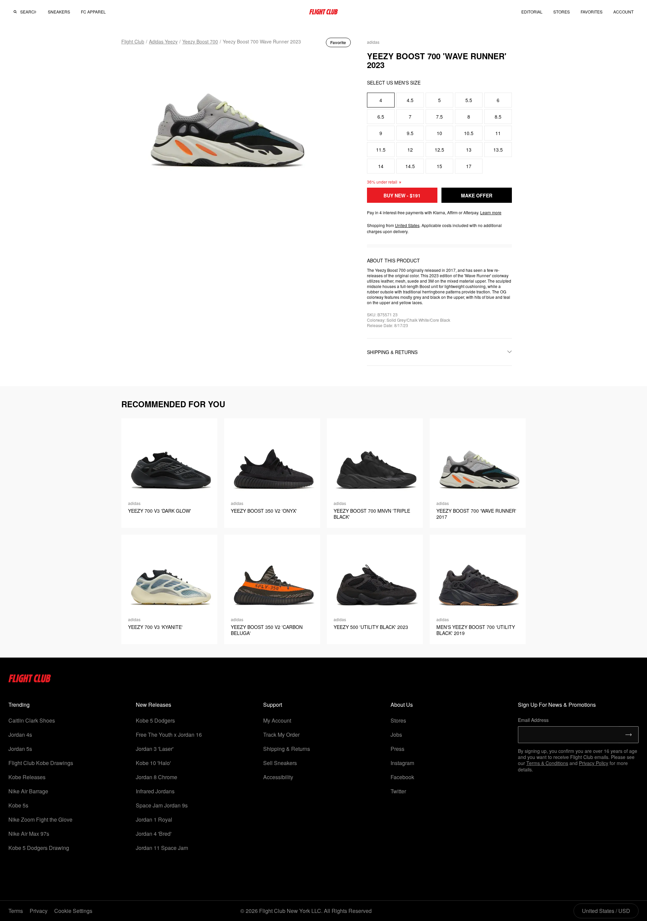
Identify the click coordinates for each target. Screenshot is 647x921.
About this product (393, 260)
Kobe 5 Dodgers (155, 720)
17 (468, 166)
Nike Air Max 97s (28, 833)
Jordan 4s (20, 734)
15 (439, 166)
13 (468, 149)
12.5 (439, 149)
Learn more (490, 212)
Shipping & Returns (286, 749)
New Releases (153, 704)
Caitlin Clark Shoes (31, 720)
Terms (15, 911)
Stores (398, 720)
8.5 (498, 116)
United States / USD (606, 911)
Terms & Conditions (547, 763)
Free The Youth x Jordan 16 (169, 734)
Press (397, 749)
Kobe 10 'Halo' (153, 763)
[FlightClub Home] (323, 12)
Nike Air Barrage (28, 791)
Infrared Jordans (155, 791)
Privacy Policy (593, 763)
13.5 (498, 149)
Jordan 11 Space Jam (162, 848)
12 (410, 149)
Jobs (396, 734)
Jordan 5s (20, 749)
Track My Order (281, 734)
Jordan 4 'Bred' (154, 833)
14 (380, 166)
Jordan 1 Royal (154, 819)
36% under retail (382, 182)
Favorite (338, 42)
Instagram (402, 763)
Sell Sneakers (280, 763)
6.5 (380, 116)
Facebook (402, 777)
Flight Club (132, 41)
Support (272, 704)
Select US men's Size (394, 82)
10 (439, 133)
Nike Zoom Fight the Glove (40, 819)
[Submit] (629, 734)
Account (623, 11)
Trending (19, 704)
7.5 (439, 116)
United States (407, 225)
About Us (402, 704)
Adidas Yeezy (163, 41)
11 (498, 133)
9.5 (410, 133)
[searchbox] (28, 12)
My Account (277, 720)
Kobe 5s (18, 805)
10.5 (468, 133)
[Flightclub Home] (29, 680)
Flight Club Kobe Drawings (40, 763)
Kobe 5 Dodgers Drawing (38, 848)
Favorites (592, 11)
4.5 (410, 100)
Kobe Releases (26, 777)
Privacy (39, 911)
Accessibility (278, 777)
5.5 (468, 100)
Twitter (398, 791)
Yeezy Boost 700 (200, 41)
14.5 (410, 166)
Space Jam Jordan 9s (162, 805)
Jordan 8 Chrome (156, 777)
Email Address (533, 720)
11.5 (381, 149)
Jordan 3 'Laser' (155, 749)
